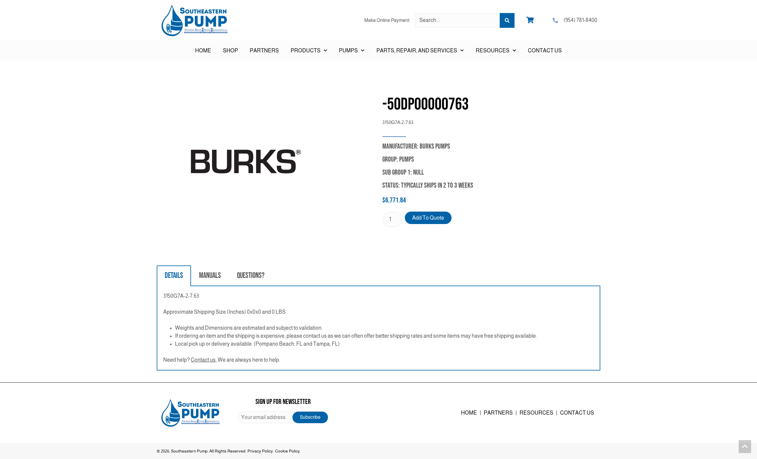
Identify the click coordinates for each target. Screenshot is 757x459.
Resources (536, 413)
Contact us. (204, 360)
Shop (230, 51)
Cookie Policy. (288, 451)
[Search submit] (507, 20)
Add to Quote (428, 218)
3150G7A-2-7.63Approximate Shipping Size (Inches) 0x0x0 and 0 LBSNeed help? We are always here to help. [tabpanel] (350, 328)
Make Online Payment (387, 20)
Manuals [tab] (210, 275)
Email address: (283, 417)
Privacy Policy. (261, 451)
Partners (264, 51)
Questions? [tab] (250, 275)
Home (203, 51)
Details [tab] (174, 275)
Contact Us (545, 51)
